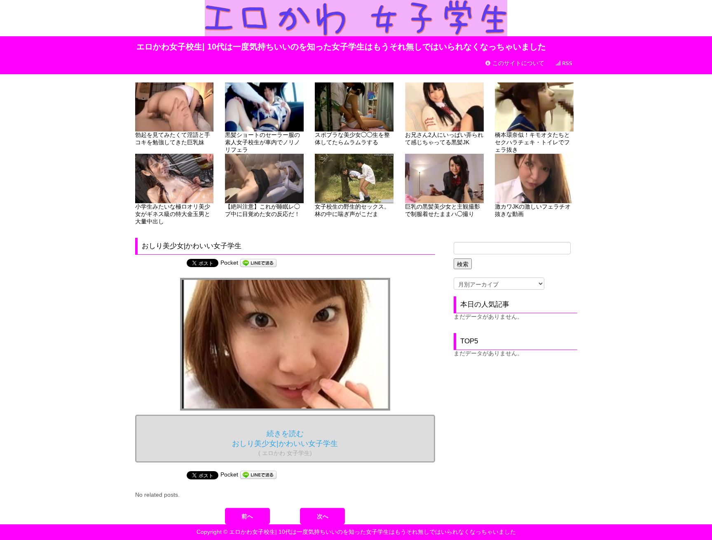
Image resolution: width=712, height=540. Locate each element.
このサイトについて (517, 63)
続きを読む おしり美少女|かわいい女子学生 (285, 443)
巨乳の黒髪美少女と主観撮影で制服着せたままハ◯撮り (442, 210)
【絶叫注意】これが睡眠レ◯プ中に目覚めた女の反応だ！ (262, 210)
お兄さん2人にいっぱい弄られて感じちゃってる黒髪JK (444, 138)
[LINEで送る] (258, 262)
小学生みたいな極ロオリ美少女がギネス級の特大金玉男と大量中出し (172, 214)
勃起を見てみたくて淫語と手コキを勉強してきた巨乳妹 (172, 138)
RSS (566, 63)
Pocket (229, 262)
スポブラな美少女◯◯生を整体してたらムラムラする (352, 138)
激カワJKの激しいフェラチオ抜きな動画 (533, 210)
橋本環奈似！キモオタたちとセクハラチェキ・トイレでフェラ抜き (532, 142)
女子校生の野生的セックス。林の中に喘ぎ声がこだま (352, 210)
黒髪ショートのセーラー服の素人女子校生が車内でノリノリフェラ (262, 142)
